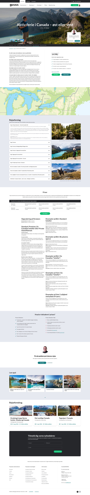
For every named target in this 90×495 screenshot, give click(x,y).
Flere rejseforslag (36, 45)
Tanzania (10, 478)
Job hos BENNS (44, 472)
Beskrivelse (11, 45)
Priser (23, 45)
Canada (15, 48)
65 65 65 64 (79, 1)
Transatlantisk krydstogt (29, 481)
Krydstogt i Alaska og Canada (30, 469)
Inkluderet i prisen (28, 45)
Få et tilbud (75, 5)
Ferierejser (22, 1)
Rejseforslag (19, 45)
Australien (11, 469)
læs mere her (54, 330)
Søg (73, 1)
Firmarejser (34, 1)
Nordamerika (11, 48)
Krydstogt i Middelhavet (29, 472)
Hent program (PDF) (55, 71)
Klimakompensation (45, 474)
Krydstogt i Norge (28, 474)
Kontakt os (37, 491)
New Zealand (11, 474)
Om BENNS (43, 476)
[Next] (83, 381)
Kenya (10, 472)
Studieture (28, 1)
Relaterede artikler (43, 45)
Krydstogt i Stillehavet (29, 476)
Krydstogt (39, 5)
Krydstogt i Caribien (28, 471)
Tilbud (45, 5)
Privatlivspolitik (44, 478)
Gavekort (43, 471)
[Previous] (7, 381)
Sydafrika (10, 476)
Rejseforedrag (52, 5)
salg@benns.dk (68, 482)
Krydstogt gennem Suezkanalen (30, 478)
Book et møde (66, 74)
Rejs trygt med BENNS (45, 483)
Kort (15, 45)
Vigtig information (45, 481)
